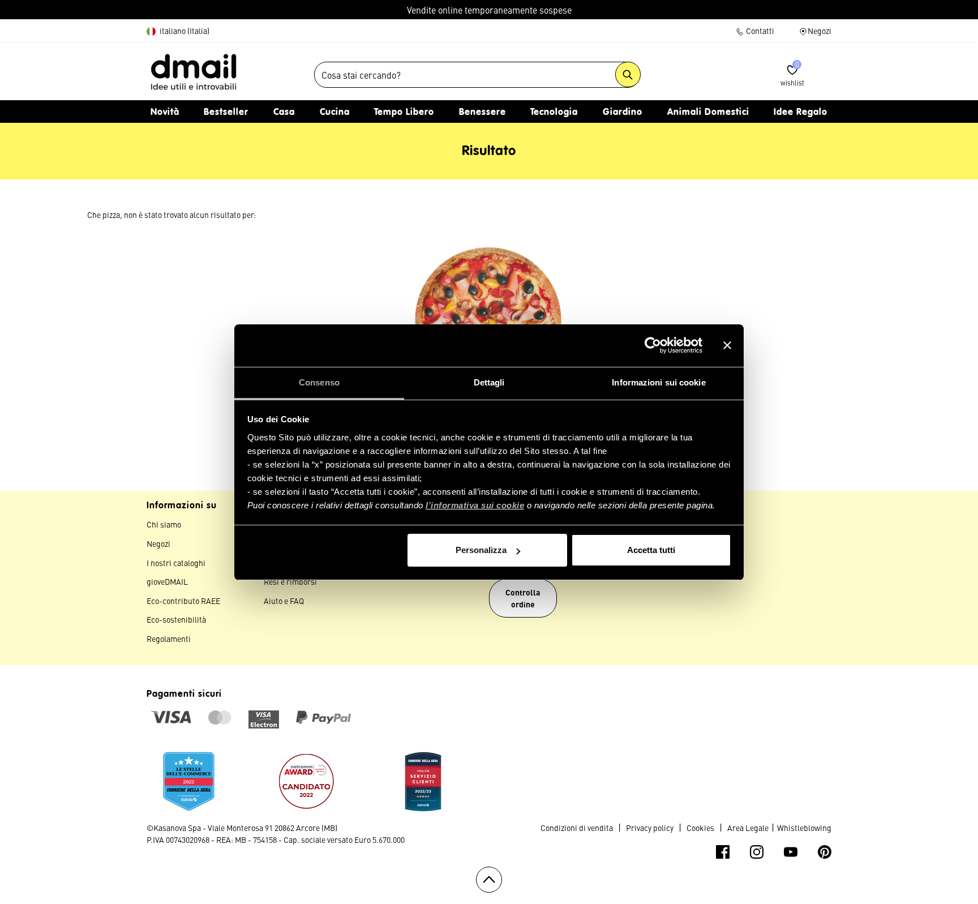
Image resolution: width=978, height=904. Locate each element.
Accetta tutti (651, 550)
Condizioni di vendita (577, 827)
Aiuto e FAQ (284, 600)
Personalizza (481, 550)
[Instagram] (756, 852)
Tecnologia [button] (554, 112)
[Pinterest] (824, 852)
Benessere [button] (482, 112)
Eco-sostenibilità (176, 619)
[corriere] (189, 779)
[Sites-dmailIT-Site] (193, 71)
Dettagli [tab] (489, 382)
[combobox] (477, 75)
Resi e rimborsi (290, 581)
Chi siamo (164, 524)
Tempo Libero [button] (404, 112)
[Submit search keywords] (628, 74)
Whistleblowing (804, 827)
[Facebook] (723, 852)
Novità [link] (165, 112)
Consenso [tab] (319, 382)
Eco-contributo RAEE (183, 600)
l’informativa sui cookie (475, 505)
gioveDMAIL (167, 581)
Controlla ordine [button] (522, 598)
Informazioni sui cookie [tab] (658, 382)
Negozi (819, 30)
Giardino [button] (622, 112)
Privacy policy (650, 827)
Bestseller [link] (226, 112)
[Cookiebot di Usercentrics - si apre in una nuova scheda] (652, 345)
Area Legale (748, 827)
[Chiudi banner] (727, 345)
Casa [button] (284, 112)
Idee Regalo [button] (800, 112)
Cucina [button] (335, 112)
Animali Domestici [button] (708, 112)
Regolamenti (169, 638)
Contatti (759, 30)
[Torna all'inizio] (489, 880)
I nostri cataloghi (176, 562)
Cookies (700, 827)
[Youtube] (790, 852)
